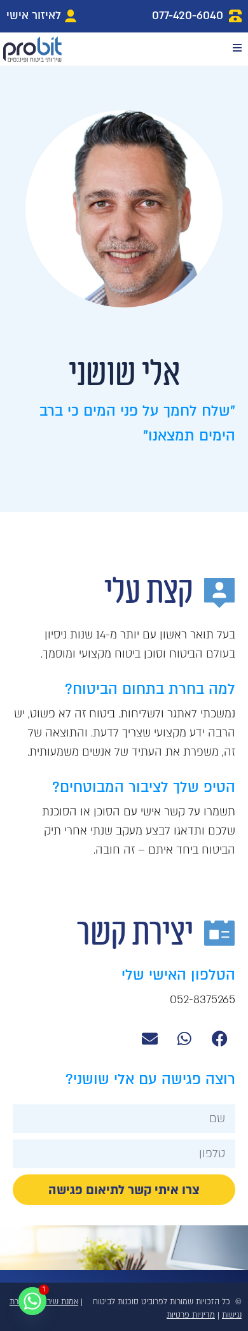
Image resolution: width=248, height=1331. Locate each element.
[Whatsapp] (184, 1038)
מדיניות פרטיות (191, 1315)
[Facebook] (219, 1038)
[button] (237, 47)
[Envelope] (149, 1038)
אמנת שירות (59, 1302)
